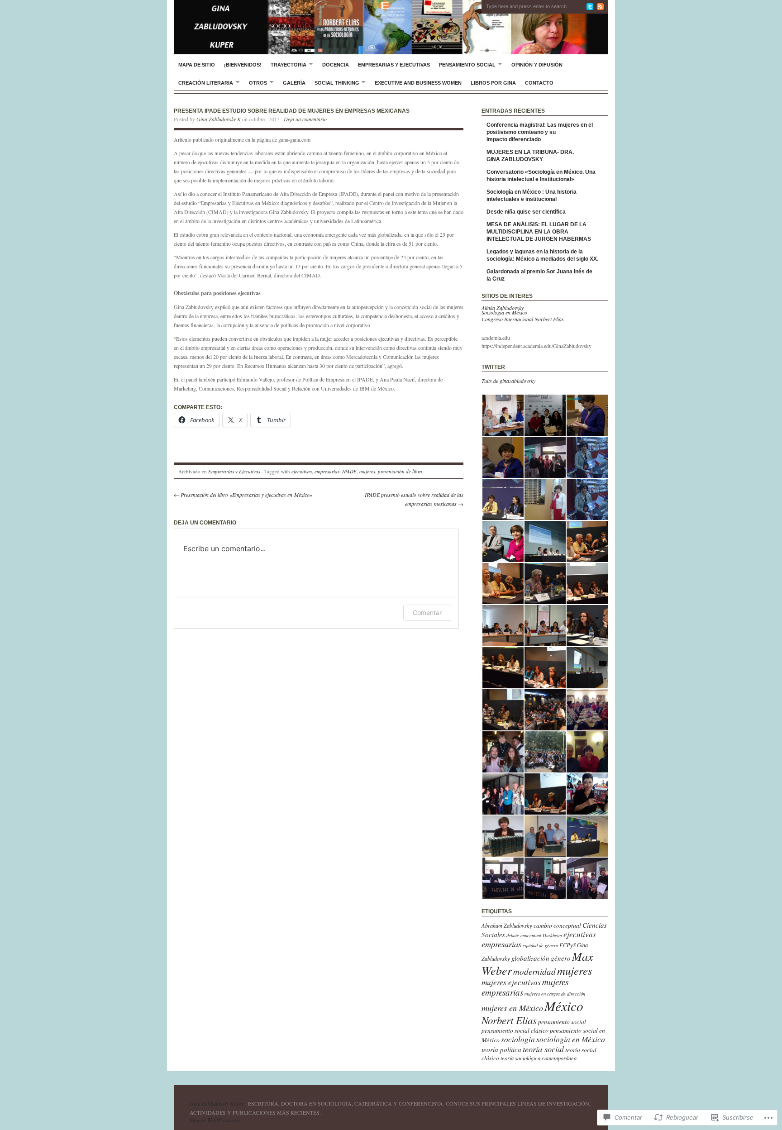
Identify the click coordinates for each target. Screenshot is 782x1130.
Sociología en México (504, 312)
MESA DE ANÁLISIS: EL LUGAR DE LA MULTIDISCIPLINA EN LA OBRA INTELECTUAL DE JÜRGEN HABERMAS (538, 231)
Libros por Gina (493, 83)
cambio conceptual (557, 925)
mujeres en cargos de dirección (555, 994)
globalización (530, 958)
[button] (503, 415)
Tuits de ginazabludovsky (508, 380)
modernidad (534, 971)
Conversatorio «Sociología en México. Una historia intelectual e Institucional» (541, 175)
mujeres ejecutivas (511, 982)
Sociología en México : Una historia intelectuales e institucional (531, 195)
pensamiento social (562, 1021)
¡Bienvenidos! (243, 64)
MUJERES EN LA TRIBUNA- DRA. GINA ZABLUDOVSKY (530, 155)
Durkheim (552, 935)
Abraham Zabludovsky (507, 925)
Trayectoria (288, 64)
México (563, 1006)
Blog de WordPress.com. (215, 1119)
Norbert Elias (509, 1020)
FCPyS (567, 945)
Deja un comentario (305, 119)
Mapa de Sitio (196, 64)
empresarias (327, 471)
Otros (258, 83)
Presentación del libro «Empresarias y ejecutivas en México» (243, 494)
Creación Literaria (205, 83)
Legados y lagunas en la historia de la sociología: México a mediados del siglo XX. (542, 255)
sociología (518, 1039)
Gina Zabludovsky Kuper (217, 1103)
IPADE (349, 471)
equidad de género (540, 945)
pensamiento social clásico (515, 1030)
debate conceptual (523, 935)
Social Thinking (337, 83)
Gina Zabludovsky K (218, 119)
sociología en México (570, 1039)
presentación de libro (400, 471)
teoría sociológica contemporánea (539, 1058)
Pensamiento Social (467, 64)
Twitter (493, 367)
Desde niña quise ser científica (526, 212)
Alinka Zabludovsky (503, 307)
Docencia (335, 64)
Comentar (427, 612)
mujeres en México (512, 1007)
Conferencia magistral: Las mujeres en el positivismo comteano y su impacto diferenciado (539, 132)
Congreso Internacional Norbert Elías (523, 319)
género (561, 958)
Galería (294, 83)
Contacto (539, 83)
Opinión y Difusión (537, 64)
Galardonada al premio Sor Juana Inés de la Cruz (539, 275)
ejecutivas (301, 471)
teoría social (543, 1048)
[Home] (391, 27)
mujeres (367, 471)
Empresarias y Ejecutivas (394, 64)
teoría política (501, 1049)
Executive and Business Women (418, 83)
